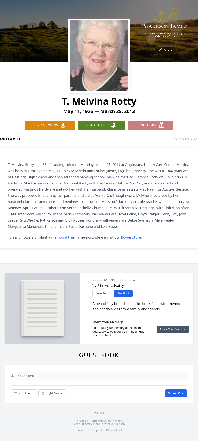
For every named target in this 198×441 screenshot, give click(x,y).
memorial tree (63, 237)
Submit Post (176, 393)
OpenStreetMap (103, 430)
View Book (102, 293)
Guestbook (186, 138)
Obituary (10, 138)
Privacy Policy (88, 424)
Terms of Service (110, 424)
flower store (131, 237)
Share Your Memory (172, 329)
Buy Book (123, 293)
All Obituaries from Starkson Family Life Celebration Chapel (165, 35)
